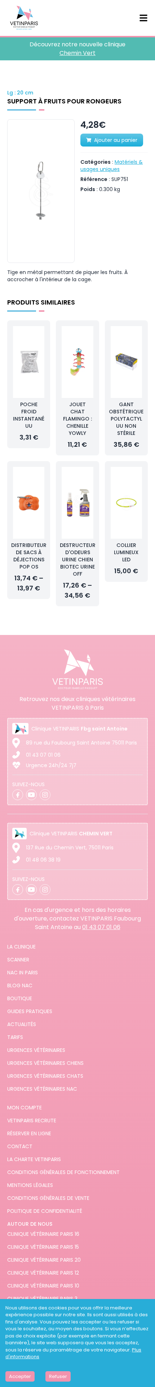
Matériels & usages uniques (111, 165)
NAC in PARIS (22, 972)
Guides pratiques (29, 1011)
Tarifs (15, 1037)
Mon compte (24, 1107)
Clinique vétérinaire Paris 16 (43, 1234)
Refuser (58, 1376)
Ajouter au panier (115, 140)
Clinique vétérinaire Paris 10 (43, 1285)
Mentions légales (30, 1185)
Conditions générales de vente (48, 1198)
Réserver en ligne (29, 1133)
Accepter (20, 1376)
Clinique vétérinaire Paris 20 (44, 1259)
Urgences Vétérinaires (36, 1050)
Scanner (18, 959)
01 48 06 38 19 (43, 859)
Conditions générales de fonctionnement (63, 1172)
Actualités (21, 1024)
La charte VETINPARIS (34, 1159)
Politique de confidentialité (44, 1211)
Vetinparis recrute (31, 1120)
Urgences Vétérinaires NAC (42, 1089)
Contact (19, 1146)
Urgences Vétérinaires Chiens (45, 1063)
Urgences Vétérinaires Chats (45, 1076)
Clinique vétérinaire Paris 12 (43, 1272)
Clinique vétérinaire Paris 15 (43, 1247)
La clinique (21, 946)
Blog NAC (19, 985)
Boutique (19, 998)
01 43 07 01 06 (43, 755)
